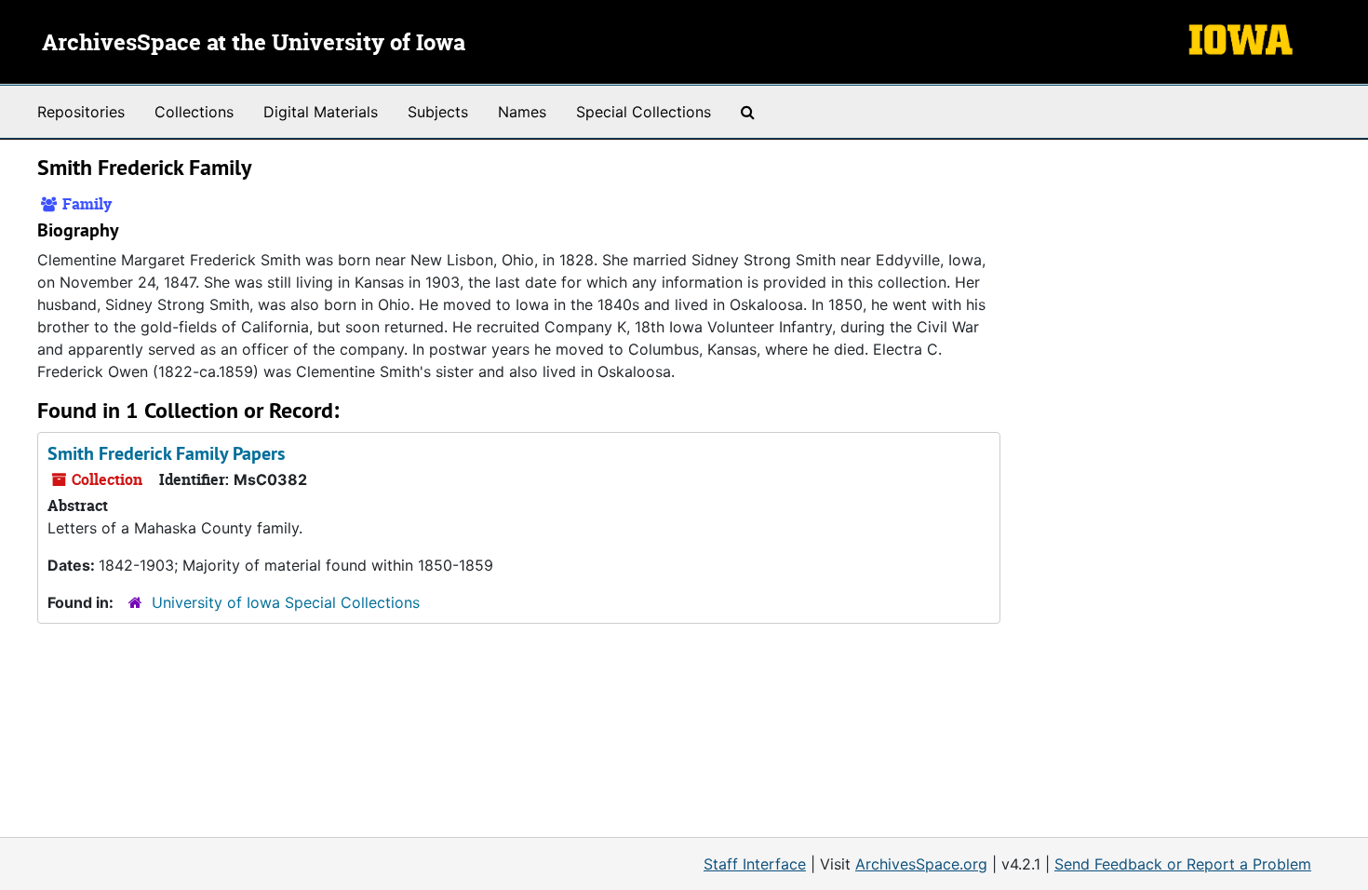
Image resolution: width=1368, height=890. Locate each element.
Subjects (438, 111)
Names (522, 111)
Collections (194, 111)
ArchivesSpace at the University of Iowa (253, 44)
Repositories (81, 111)
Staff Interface (755, 864)
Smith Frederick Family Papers (166, 453)
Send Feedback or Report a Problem (1182, 864)
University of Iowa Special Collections (286, 602)
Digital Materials (320, 111)
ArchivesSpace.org (921, 864)
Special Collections (643, 111)
